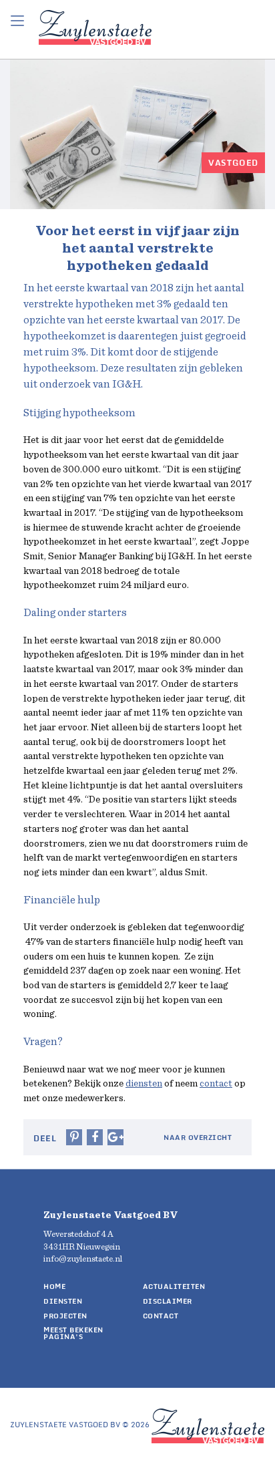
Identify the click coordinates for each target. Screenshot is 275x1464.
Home (54, 1286)
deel (44, 1138)
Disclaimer (167, 1301)
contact (216, 1083)
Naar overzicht (198, 1138)
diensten (143, 1083)
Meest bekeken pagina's (73, 1333)
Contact (161, 1315)
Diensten (62, 1301)
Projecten (65, 1315)
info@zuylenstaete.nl (82, 1259)
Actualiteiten (174, 1286)
